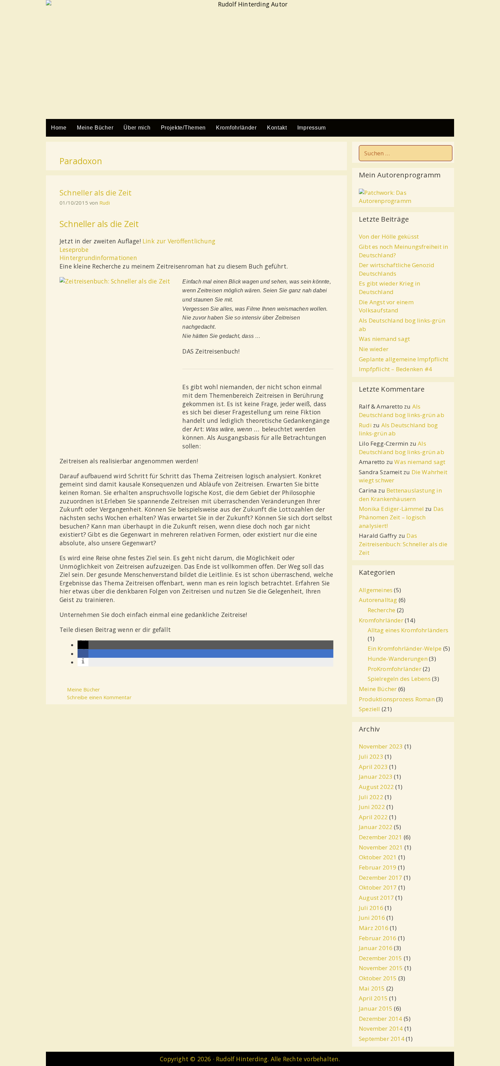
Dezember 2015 (380, 958)
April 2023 (373, 767)
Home (59, 128)
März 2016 (373, 928)
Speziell (369, 709)
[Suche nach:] (405, 153)
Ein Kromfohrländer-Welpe (405, 648)
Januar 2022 (376, 827)
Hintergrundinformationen (98, 258)
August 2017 (376, 897)
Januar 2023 (376, 776)
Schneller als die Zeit (96, 192)
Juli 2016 (371, 908)
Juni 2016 (372, 918)
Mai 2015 (372, 988)
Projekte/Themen (183, 128)
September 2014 (381, 1039)
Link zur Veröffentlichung (179, 241)
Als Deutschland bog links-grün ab (401, 410)
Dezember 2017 (380, 877)
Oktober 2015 (378, 978)
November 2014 (381, 1028)
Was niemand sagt (384, 339)
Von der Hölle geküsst (389, 236)
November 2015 (381, 968)
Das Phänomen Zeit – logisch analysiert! (401, 517)
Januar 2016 (376, 948)
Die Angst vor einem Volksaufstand (386, 306)
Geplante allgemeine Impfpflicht (403, 359)
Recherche (382, 610)
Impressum (311, 128)
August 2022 (376, 787)
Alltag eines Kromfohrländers (408, 630)
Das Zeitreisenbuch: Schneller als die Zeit (403, 544)
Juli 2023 (371, 756)
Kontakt (277, 128)
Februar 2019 (377, 867)
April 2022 (373, 817)
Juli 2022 (371, 797)
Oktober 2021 (378, 857)
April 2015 (373, 998)
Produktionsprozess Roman (397, 699)
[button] (83, 645)
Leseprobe (74, 249)
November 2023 (381, 746)
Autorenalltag (378, 600)
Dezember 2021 (380, 837)
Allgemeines (376, 590)
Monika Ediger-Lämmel (391, 509)
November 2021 (381, 847)
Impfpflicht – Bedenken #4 (395, 369)
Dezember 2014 (380, 1018)
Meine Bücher (95, 128)
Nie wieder (373, 349)
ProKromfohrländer (394, 669)
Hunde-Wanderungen (398, 659)
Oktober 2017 (378, 887)
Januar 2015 (376, 1008)
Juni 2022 (372, 807)
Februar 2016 (377, 938)
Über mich (136, 128)
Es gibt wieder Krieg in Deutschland (389, 287)
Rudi (365, 425)
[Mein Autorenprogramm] (405, 201)
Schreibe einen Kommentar (99, 697)
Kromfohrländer (236, 128)
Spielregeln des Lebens (399, 679)
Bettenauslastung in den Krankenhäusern (400, 494)
